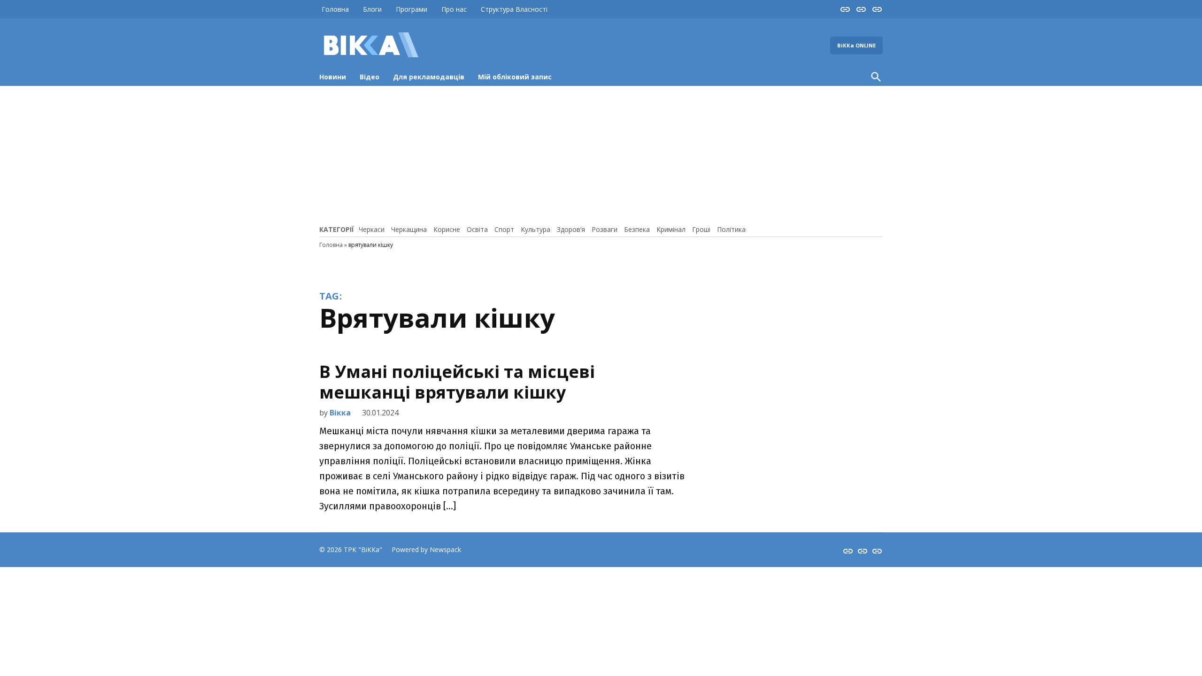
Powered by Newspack (426, 549)
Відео (369, 76)
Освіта (477, 229)
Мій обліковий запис (515, 76)
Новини (332, 76)
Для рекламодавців (428, 76)
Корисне (446, 229)
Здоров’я (571, 229)
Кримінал (671, 229)
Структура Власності (514, 9)
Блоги (372, 9)
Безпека (637, 229)
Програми (411, 9)
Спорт (504, 229)
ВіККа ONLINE (856, 45)
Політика (731, 229)
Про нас (454, 9)
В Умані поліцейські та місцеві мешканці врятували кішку (457, 381)
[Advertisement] (601, 154)
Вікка (340, 412)
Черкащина (409, 229)
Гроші (701, 229)
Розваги (604, 229)
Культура (535, 229)
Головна (335, 9)
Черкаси (372, 229)
